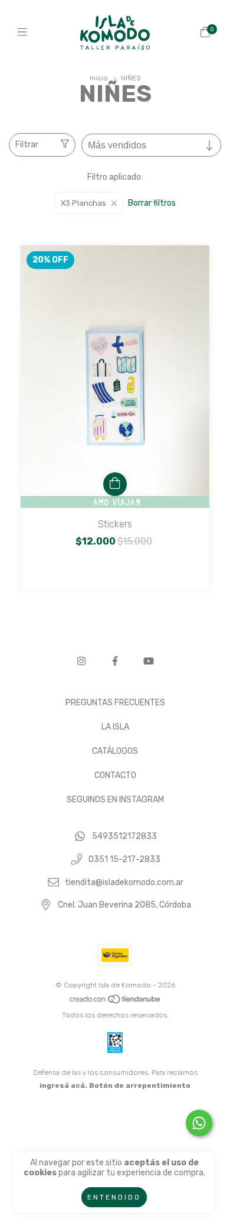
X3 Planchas (83, 203)
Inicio (99, 78)
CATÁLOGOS (115, 751)
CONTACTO (115, 775)
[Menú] (25, 32)
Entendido (114, 1197)
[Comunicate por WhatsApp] (199, 1123)
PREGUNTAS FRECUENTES (115, 703)
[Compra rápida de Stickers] (115, 484)
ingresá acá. (63, 1085)
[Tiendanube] (115, 1002)
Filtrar (26, 145)
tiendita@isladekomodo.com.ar (124, 882)
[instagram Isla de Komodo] (81, 661)
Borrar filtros (152, 203)
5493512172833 (124, 837)
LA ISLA (115, 727)
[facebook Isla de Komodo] (115, 661)
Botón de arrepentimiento (139, 1085)
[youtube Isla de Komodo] (149, 661)
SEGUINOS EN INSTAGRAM (115, 800)
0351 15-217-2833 (124, 859)
